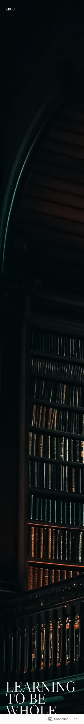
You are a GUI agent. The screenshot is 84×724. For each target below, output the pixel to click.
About (11, 9)
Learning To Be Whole (41, 698)
